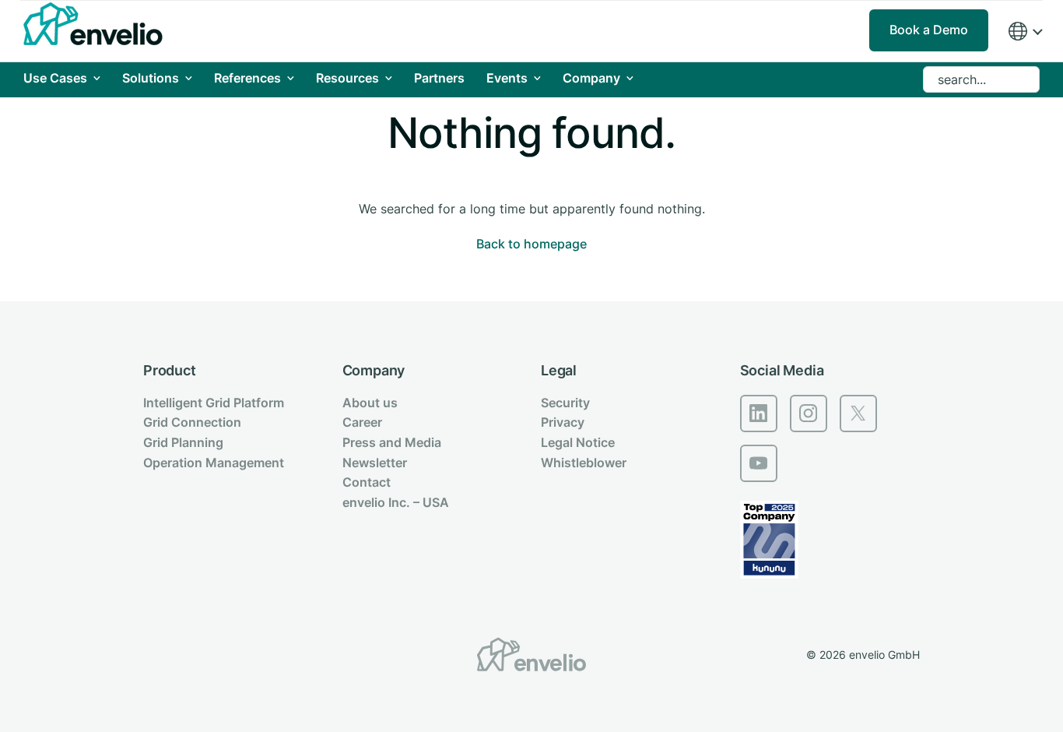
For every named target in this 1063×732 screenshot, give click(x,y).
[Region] (1025, 31)
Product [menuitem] (169, 370)
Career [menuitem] (362, 422)
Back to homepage (531, 244)
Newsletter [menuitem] (374, 462)
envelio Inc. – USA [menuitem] (395, 502)
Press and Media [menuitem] (391, 442)
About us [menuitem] (370, 402)
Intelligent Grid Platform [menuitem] (213, 402)
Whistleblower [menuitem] (583, 462)
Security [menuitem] (565, 402)
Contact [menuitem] (366, 482)
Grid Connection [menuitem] (192, 422)
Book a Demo (928, 29)
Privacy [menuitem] (562, 422)
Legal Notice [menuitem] (578, 442)
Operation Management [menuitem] (213, 462)
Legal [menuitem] (559, 370)
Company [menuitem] (373, 370)
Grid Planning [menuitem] (183, 442)
